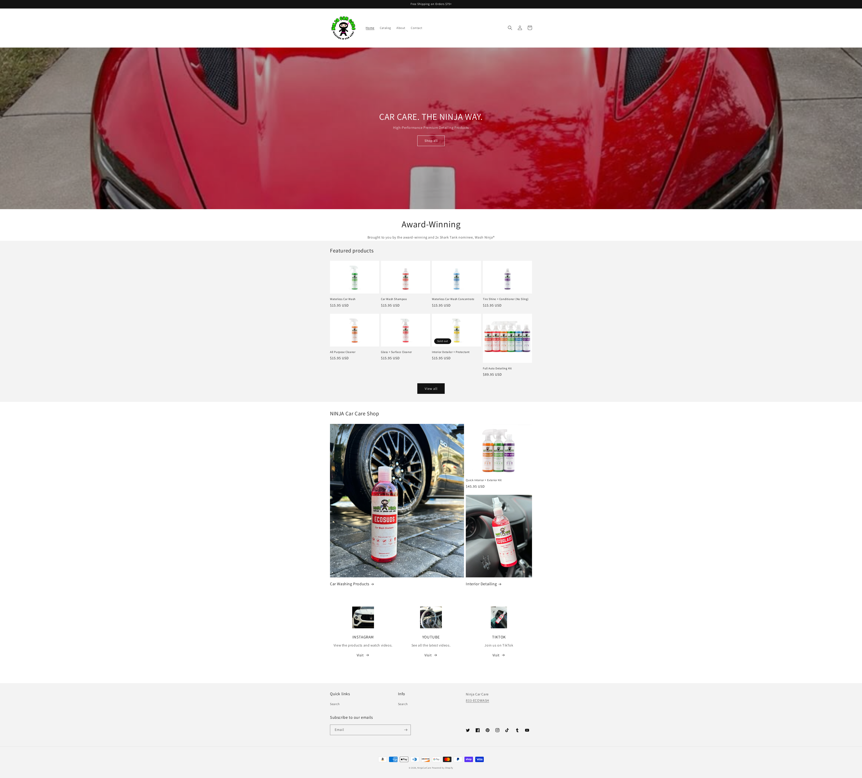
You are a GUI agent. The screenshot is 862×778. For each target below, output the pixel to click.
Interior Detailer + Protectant (451, 352)
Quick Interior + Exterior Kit (483, 480)
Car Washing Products (349, 583)
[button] (510, 28)
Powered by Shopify (442, 767)
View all (431, 388)
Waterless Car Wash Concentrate (453, 299)
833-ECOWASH (477, 700)
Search (335, 704)
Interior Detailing (481, 583)
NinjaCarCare (424, 767)
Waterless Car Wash (343, 299)
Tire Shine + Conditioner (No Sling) (506, 299)
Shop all (431, 140)
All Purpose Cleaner (342, 352)
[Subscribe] (406, 730)
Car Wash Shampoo (394, 299)
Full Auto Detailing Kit (497, 368)
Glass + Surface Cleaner (396, 352)
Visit (360, 655)
